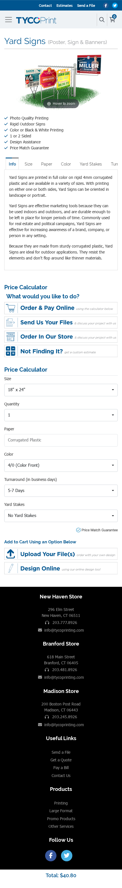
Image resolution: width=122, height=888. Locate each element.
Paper (46, 164)
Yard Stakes (91, 164)
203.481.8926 (64, 669)
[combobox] (61, 390)
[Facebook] (50, 855)
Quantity (11, 403)
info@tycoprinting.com (64, 630)
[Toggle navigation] (9, 19)
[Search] (102, 19)
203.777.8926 (64, 622)
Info (12, 164)
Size (28, 164)
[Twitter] (66, 855)
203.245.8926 (64, 716)
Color (66, 164)
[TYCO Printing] (37, 19)
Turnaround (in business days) (30, 479)
